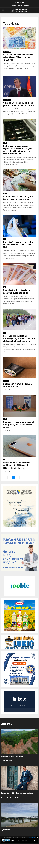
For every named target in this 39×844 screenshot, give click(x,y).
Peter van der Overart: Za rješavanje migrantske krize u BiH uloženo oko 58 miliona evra (19, 338)
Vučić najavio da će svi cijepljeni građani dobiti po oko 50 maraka (18, 104)
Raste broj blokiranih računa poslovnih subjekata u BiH (16, 291)
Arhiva (5, 418)
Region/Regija (7, 51)
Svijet (5, 193)
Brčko (5, 142)
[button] (34, 840)
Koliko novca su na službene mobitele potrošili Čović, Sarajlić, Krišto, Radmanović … (18, 465)
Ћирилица (26, 5)
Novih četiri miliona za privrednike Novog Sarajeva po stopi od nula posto (19, 424)
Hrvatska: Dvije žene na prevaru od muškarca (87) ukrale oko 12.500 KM (18, 57)
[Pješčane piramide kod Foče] (19, 741)
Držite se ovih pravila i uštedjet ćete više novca (17, 385)
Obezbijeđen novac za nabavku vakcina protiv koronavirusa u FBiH (18, 245)
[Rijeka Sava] (19, 815)
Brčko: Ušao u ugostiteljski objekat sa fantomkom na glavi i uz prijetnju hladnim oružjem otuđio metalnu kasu (18, 150)
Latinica (19, 5)
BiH (4, 239)
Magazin (6, 380)
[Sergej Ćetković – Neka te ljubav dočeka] (19, 778)
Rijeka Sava (5, 830)
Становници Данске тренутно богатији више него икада (18, 197)
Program (13, 5)
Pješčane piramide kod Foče (12, 756)
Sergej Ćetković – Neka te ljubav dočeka (17, 793)
